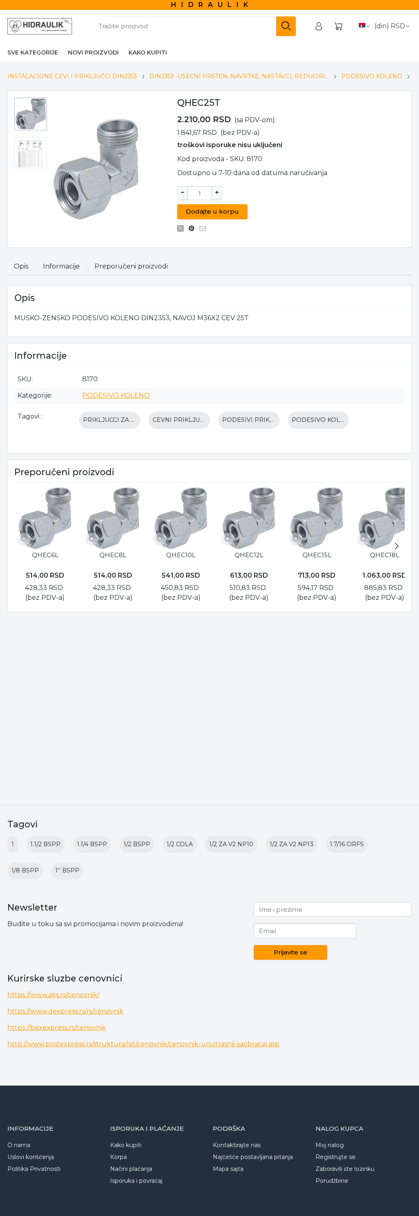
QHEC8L (112, 555)
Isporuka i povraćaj (136, 1180)
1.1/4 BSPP (92, 844)
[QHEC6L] (45, 518)
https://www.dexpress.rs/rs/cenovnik (65, 1011)
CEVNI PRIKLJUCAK (182, 420)
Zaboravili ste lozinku (344, 1169)
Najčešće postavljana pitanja (253, 1157)
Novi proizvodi (93, 52)
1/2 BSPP (137, 844)
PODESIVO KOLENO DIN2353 (337, 420)
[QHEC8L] (113, 518)
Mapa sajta (228, 1169)
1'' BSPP (67, 870)
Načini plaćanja (131, 1169)
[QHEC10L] (181, 518)
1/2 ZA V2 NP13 (291, 844)
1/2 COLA (180, 844)
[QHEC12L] (248, 518)
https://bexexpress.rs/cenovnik (56, 1028)
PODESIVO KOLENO (371, 76)
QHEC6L (45, 555)
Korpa (118, 1157)
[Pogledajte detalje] (24, 539)
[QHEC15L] (316, 518)
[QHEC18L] (384, 518)
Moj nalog (329, 1145)
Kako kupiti (147, 52)
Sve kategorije (32, 52)
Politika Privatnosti (34, 1169)
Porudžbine (331, 1180)
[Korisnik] (319, 26)
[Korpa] (338, 26)
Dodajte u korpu (212, 211)
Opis (21, 266)
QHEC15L (316, 555)
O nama (18, 1145)
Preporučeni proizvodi (131, 266)
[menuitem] (30, 114)
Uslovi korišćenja (30, 1157)
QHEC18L (384, 555)
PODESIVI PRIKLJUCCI (256, 420)
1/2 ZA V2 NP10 (231, 844)
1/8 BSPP (25, 870)
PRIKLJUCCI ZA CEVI (114, 420)
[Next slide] (396, 546)
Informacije (61, 266)
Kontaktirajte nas (237, 1145)
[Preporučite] (204, 228)
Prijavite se (290, 952)
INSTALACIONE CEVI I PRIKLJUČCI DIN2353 (72, 76)
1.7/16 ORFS (347, 844)
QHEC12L (249, 555)
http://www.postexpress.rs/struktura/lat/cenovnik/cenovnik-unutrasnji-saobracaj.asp (143, 1044)
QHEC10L (181, 555)
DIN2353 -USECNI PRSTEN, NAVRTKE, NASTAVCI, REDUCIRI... (239, 76)
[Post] (182, 228)
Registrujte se (335, 1157)
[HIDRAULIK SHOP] (39, 26)
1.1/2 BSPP (45, 844)
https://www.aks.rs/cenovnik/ (53, 995)
